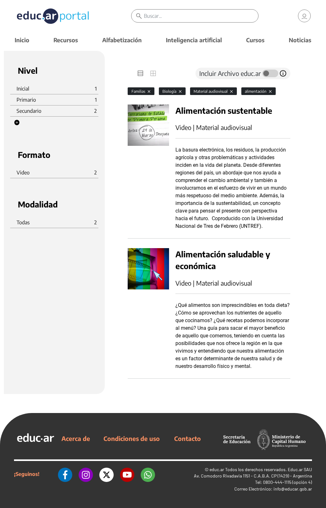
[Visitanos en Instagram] (86, 474)
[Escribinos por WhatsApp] (148, 474)
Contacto (187, 438)
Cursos (255, 40)
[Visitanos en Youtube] (127, 474)
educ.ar (216, 469)
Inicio (22, 40)
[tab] (140, 73)
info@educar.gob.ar (292, 488)
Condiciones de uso (131, 438)
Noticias (300, 40)
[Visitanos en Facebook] (65, 474)
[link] (304, 16)
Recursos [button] (65, 40)
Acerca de (75, 438)
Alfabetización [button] (122, 40)
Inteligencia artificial (194, 40)
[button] (17, 123)
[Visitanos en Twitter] (106, 474)
